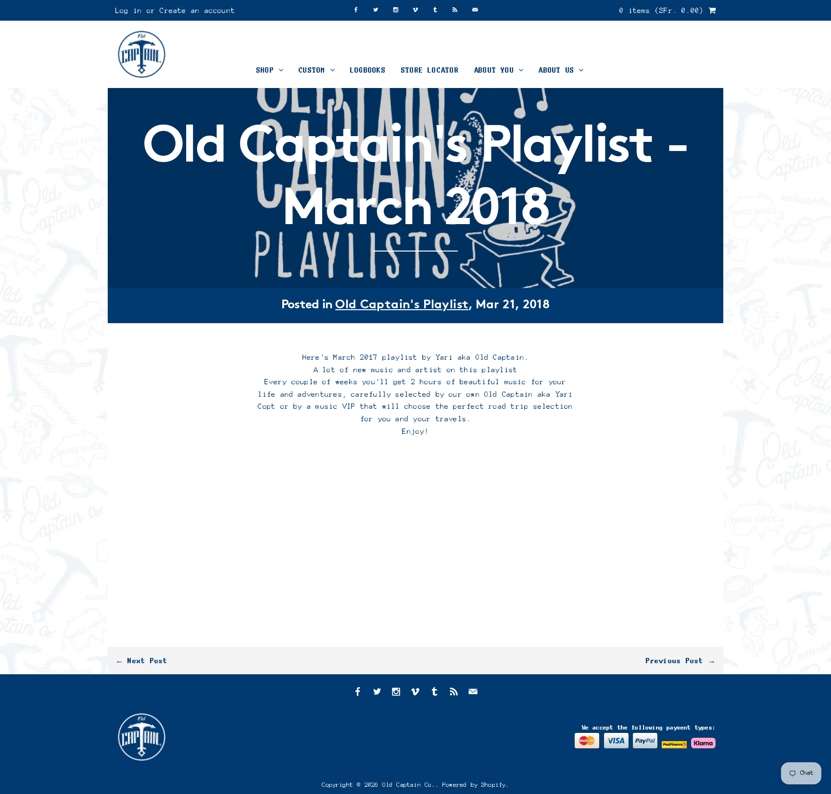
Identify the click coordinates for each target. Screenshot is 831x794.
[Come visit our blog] (435, 10)
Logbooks (368, 70)
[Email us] (475, 10)
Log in (128, 10)
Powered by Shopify (474, 784)
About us (559, 70)
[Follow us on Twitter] (375, 10)
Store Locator (430, 70)
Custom (314, 70)
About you (496, 70)
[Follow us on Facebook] (356, 10)
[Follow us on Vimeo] (415, 10)
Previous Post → (681, 660)
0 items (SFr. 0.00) (663, 10)
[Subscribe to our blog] (455, 10)
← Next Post (141, 660)
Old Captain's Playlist (401, 305)
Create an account (197, 10)
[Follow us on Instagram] (395, 10)
